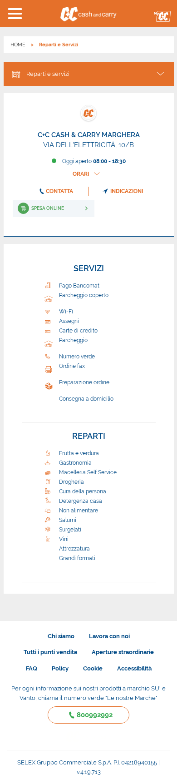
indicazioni (126, 191)
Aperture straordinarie (123, 652)
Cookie (93, 668)
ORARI (81, 174)
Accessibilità (134, 668)
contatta (59, 191)
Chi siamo (61, 636)
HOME (17, 45)
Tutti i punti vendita (50, 652)
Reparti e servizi (47, 73)
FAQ (31, 668)
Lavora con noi (109, 636)
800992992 (95, 715)
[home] (89, 13)
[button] (15, 13)
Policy (60, 668)
